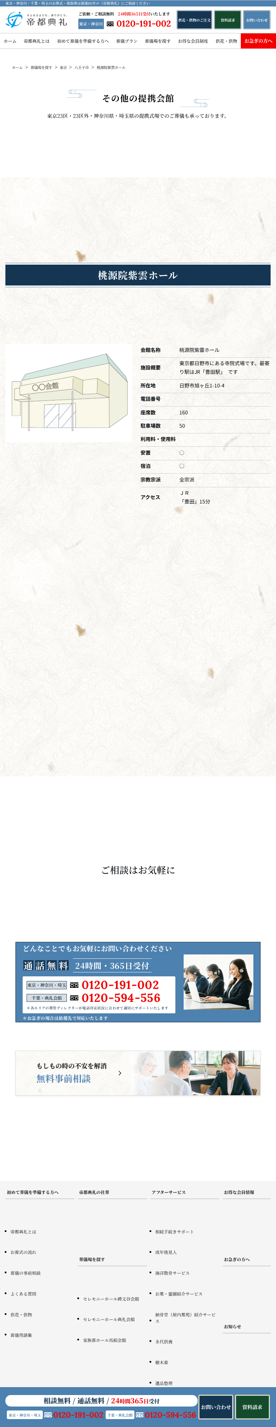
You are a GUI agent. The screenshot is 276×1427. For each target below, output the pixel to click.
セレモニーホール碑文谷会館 (111, 1299)
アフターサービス (169, 1192)
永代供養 (163, 1341)
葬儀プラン (127, 41)
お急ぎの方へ (258, 40)
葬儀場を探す (158, 41)
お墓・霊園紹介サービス (179, 1294)
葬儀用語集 (21, 1335)
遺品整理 (163, 1383)
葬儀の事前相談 (25, 1273)
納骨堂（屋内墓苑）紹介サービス (185, 1317)
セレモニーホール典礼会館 (109, 1319)
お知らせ (232, 1326)
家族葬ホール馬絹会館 (104, 1340)
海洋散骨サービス (172, 1273)
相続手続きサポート (174, 1231)
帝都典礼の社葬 (94, 1192)
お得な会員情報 (239, 1192)
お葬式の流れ (23, 1252)
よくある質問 (23, 1294)
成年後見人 (166, 1252)
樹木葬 (161, 1362)
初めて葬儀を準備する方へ (83, 41)
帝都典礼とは (37, 41)
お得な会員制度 (193, 41)
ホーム (10, 41)
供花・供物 (226, 41)
